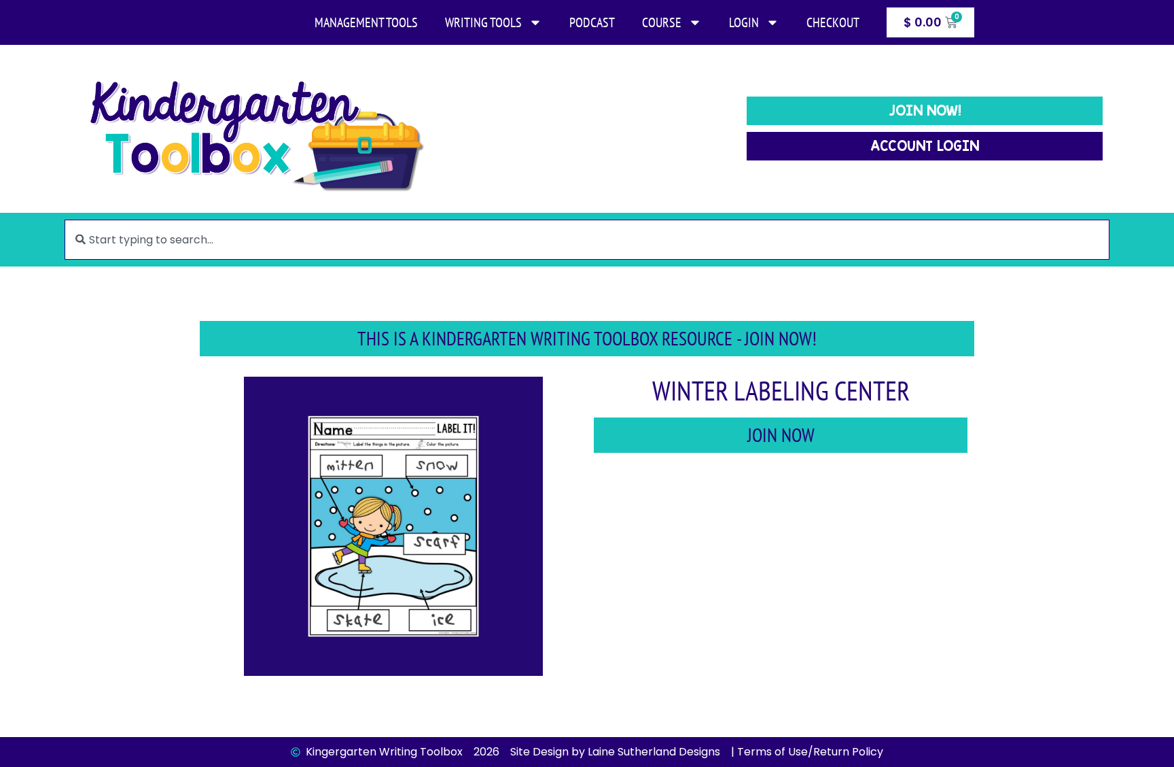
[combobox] (587, 240)
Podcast (592, 22)
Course (661, 22)
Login (744, 22)
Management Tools (366, 22)
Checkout (832, 22)
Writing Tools (483, 22)
